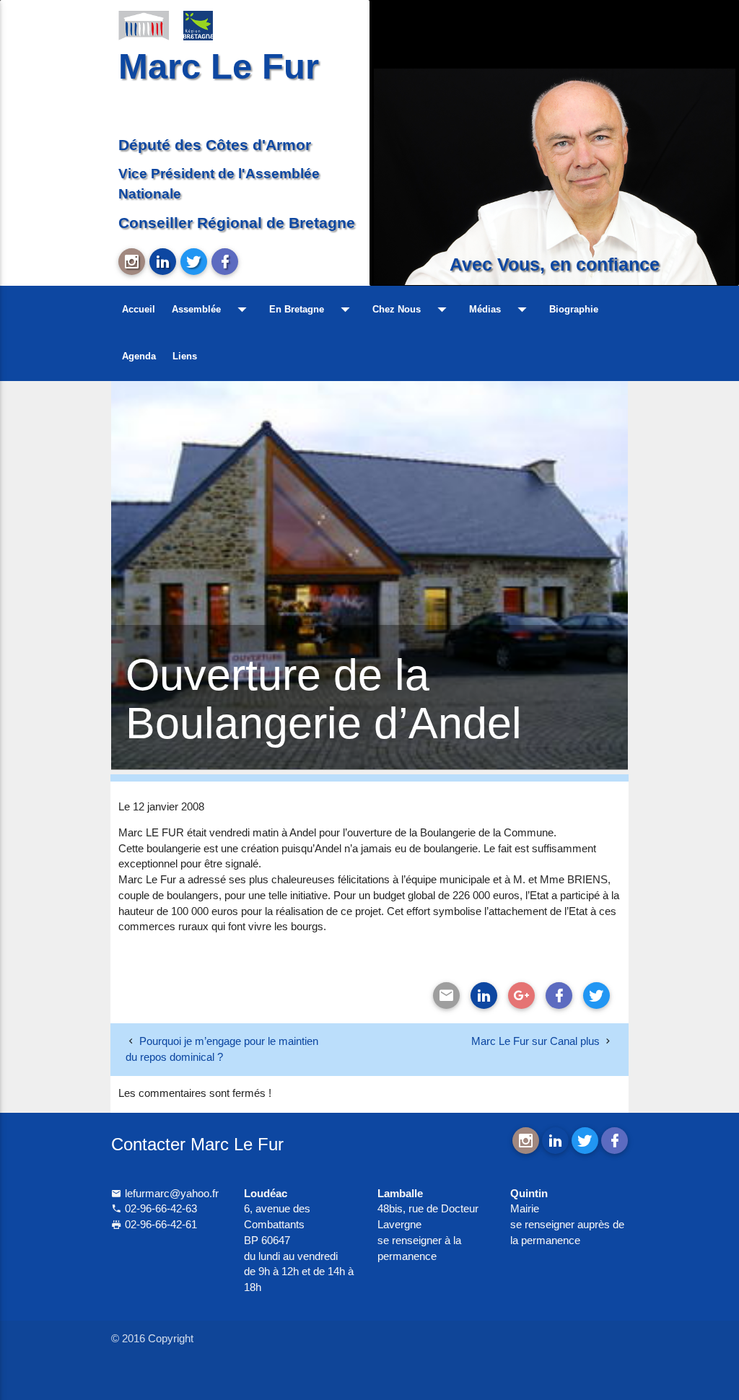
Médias (501, 309)
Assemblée (212, 309)
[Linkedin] (484, 995)
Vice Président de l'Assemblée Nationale (219, 183)
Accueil (138, 309)
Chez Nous (412, 309)
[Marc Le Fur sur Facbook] (224, 261)
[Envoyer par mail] (446, 995)
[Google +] (521, 995)
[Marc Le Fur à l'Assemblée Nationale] (143, 24)
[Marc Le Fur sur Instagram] (131, 261)
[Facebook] (559, 995)
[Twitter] (596, 995)
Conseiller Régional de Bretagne (236, 222)
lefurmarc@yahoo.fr (170, 1193)
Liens (184, 356)
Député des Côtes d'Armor (214, 144)
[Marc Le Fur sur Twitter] (193, 261)
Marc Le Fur (218, 66)
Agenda (139, 356)
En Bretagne (312, 309)
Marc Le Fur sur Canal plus (535, 1041)
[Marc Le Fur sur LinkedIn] (162, 261)
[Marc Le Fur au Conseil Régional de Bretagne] (208, 24)
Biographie (573, 309)
